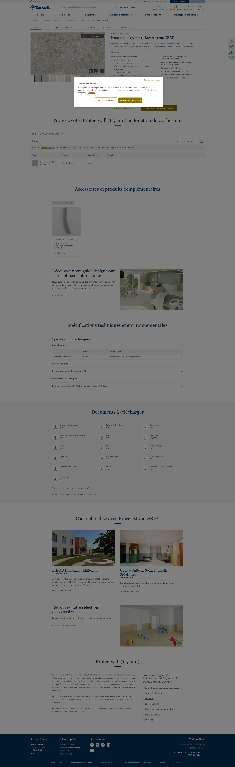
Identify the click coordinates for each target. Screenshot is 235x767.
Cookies (91, 93)
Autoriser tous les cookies (130, 100)
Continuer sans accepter (152, 80)
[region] (118, 92)
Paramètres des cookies (106, 100)
